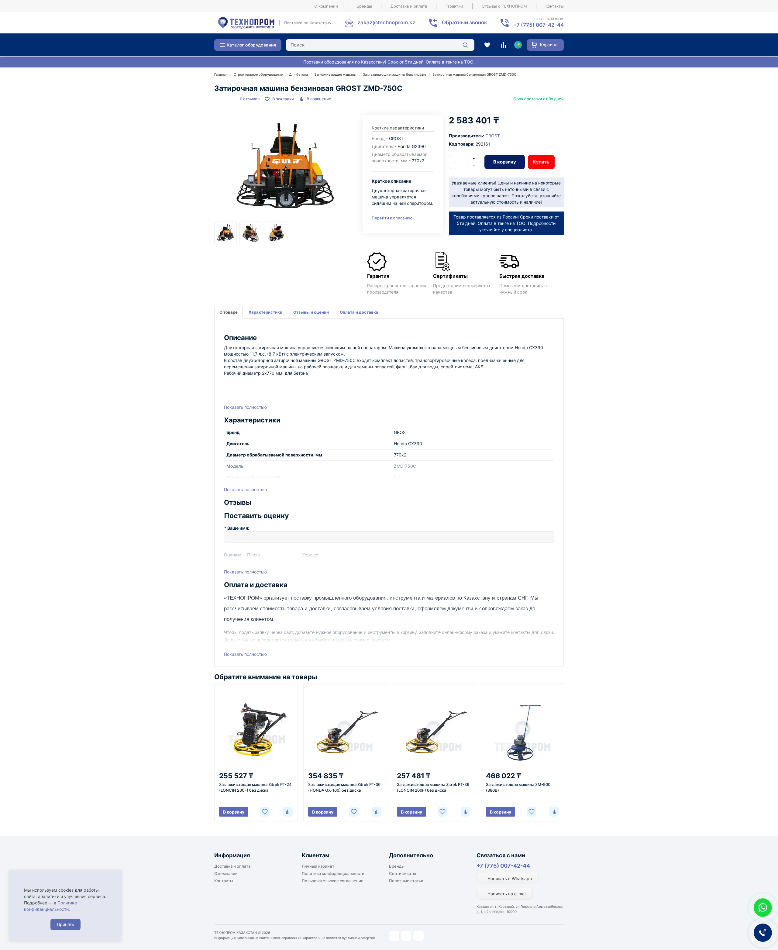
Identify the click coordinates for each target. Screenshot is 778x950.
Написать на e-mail (506, 893)
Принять (65, 924)
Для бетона (298, 74)
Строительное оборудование (258, 74)
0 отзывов (250, 98)
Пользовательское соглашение (332, 880)
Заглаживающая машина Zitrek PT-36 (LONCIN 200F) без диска (433, 787)
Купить (541, 162)
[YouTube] (406, 935)
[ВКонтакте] (418, 935)
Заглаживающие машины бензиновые (394, 74)
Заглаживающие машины (335, 74)
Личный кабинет (318, 866)
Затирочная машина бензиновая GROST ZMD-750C (474, 74)
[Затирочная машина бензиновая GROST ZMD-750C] (285, 168)
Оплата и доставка (359, 312)
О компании (326, 6)
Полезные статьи (406, 880)
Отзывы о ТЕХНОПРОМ (504, 6)
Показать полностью (245, 407)
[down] (474, 165)
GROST (492, 135)
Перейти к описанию (392, 217)
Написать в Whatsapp (509, 878)
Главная (220, 74)
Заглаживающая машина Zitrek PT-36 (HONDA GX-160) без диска (344, 787)
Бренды (364, 6)
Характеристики (265, 312)
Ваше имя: (238, 528)
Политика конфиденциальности (333, 873)
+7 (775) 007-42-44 (503, 865)
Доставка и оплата (409, 6)
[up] (474, 158)
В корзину (504, 162)
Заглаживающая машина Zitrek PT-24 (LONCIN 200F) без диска (255, 787)
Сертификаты (402, 873)
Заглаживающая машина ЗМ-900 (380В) (518, 787)
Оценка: (232, 554)
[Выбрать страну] (518, 45)
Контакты (555, 6)
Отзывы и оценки (311, 312)
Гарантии (454, 6)
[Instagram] (394, 935)
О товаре (228, 312)
